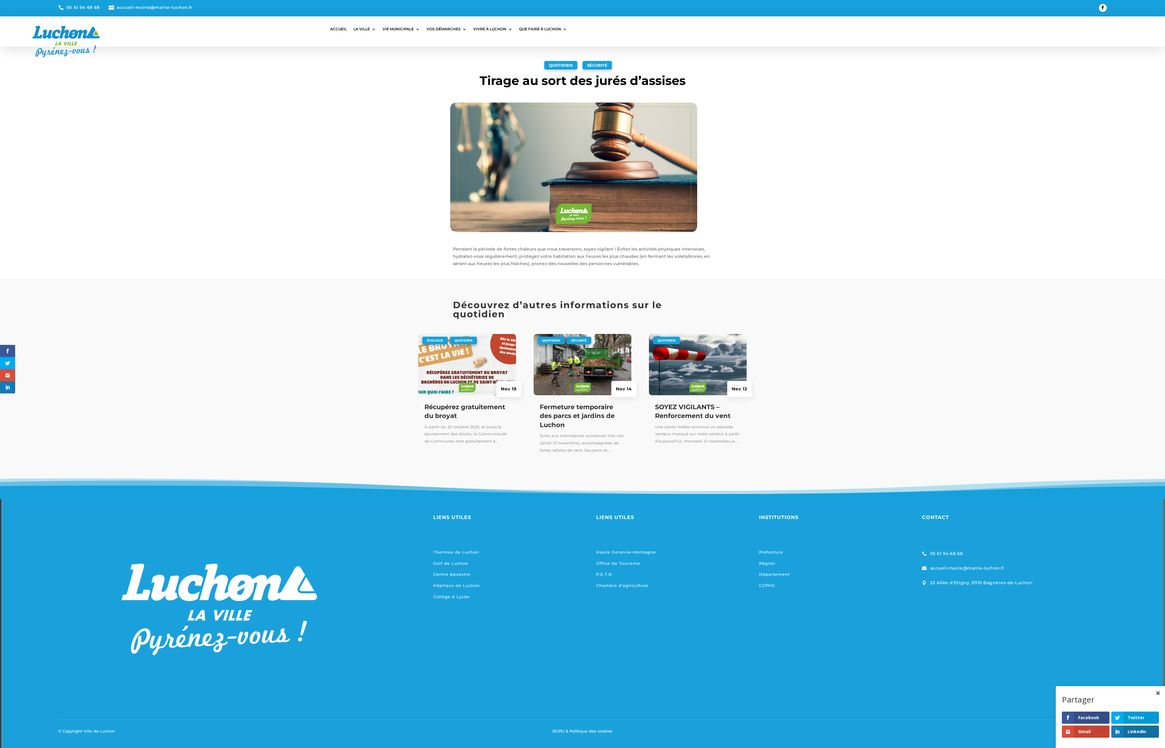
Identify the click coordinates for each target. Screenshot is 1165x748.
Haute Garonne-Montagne (626, 552)
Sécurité (597, 65)
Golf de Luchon (450, 563)
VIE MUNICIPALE (398, 29)
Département (774, 574)
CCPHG (767, 585)
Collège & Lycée (451, 596)
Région (767, 563)
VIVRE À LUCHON (489, 29)
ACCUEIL (338, 29)
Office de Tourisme (618, 563)
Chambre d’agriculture (622, 585)
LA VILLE (361, 29)
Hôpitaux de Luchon (456, 585)
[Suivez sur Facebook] (1103, 8)
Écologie (435, 340)
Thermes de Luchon (456, 552)
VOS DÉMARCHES (444, 29)
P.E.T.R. (604, 574)
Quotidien (561, 65)
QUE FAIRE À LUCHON (540, 29)
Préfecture (771, 552)
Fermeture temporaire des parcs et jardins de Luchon (577, 416)
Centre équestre (451, 574)
